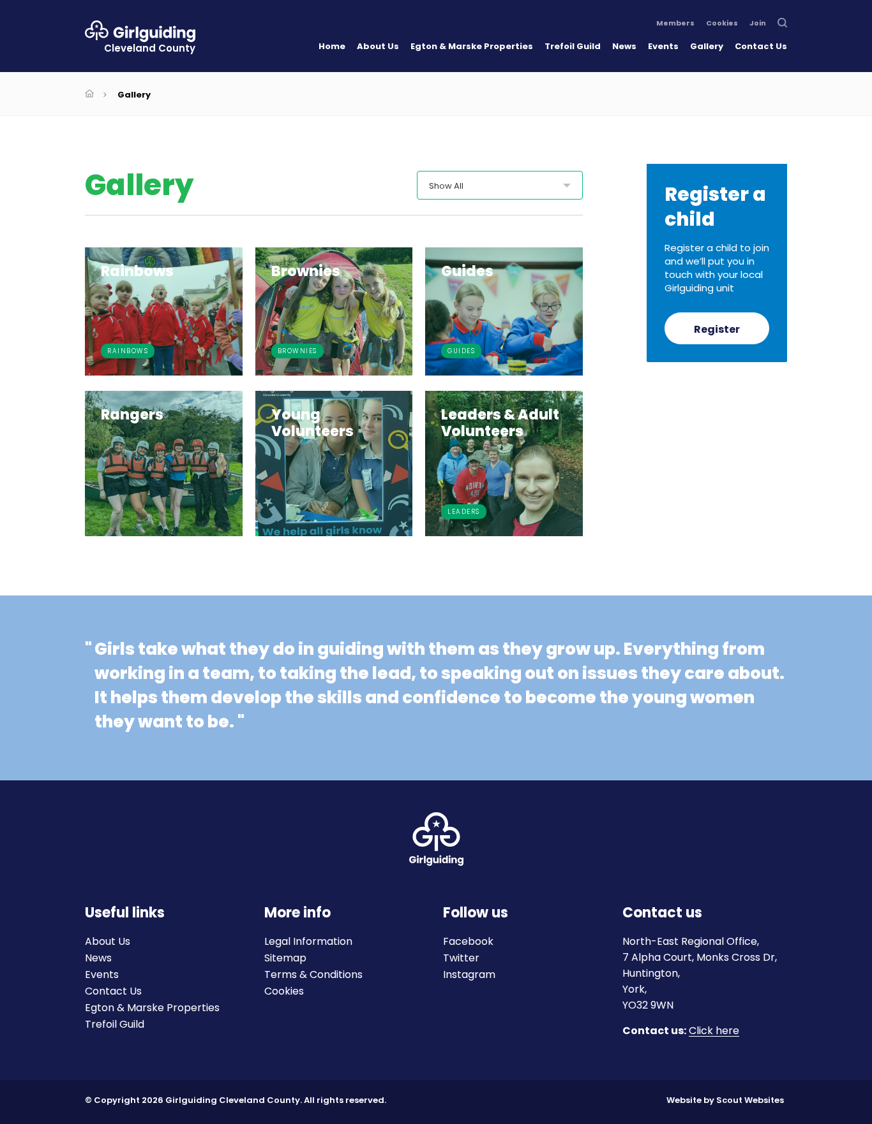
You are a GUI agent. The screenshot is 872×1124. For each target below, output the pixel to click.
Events (663, 46)
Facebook (468, 941)
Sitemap (285, 958)
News (624, 46)
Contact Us (761, 46)
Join (757, 23)
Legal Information (308, 941)
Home (332, 46)
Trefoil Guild (573, 46)
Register (717, 329)
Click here (714, 1031)
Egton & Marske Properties (471, 46)
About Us (378, 46)
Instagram (469, 974)
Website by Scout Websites (725, 1100)
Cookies (722, 23)
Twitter (461, 958)
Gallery (706, 46)
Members (675, 23)
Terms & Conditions (313, 974)
